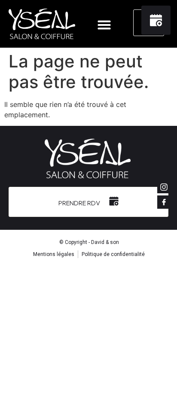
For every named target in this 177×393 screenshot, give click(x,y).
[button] (104, 25)
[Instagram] (163, 186)
